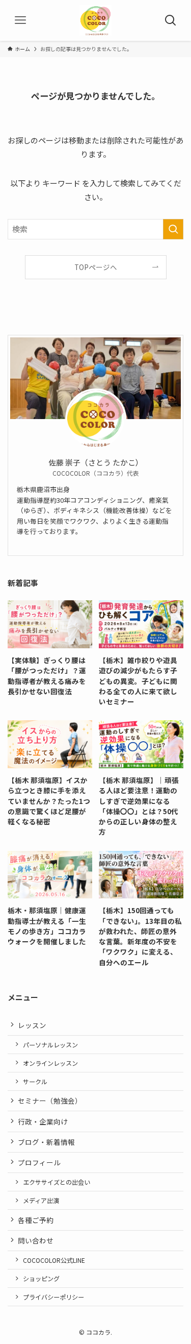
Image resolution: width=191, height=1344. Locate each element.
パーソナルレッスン (50, 1044)
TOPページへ (95, 267)
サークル (35, 1081)
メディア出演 (41, 1200)
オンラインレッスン (50, 1063)
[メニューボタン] (20, 20)
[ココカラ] (95, 20)
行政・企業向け (43, 1121)
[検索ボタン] (170, 20)
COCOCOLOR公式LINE (54, 1260)
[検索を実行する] (173, 229)
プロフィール (39, 1162)
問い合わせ (35, 1240)
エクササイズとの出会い (56, 1182)
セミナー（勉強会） (50, 1100)
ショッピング (41, 1278)
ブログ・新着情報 (46, 1142)
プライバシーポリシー (53, 1296)
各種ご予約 (35, 1220)
